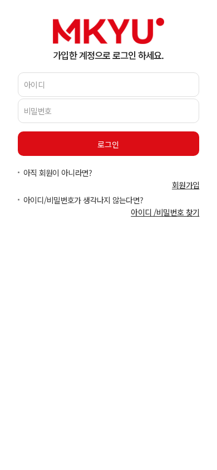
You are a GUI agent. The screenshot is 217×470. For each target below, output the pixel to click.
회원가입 (185, 184)
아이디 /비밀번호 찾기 (165, 212)
